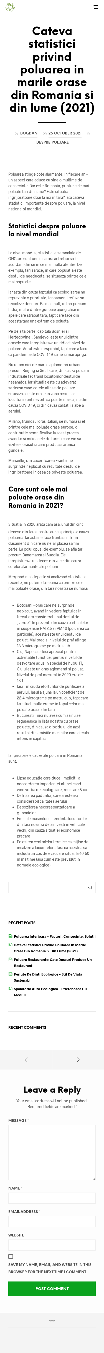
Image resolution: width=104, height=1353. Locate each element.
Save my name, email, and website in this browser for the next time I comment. (50, 1268)
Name (15, 1188)
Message (18, 1121)
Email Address (24, 1212)
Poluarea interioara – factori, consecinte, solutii (55, 936)
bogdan (28, 133)
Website (16, 1235)
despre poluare (52, 142)
